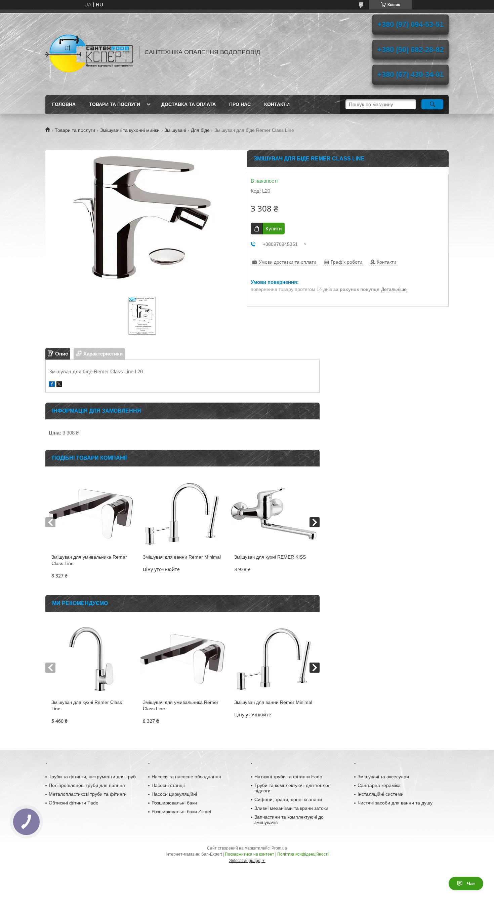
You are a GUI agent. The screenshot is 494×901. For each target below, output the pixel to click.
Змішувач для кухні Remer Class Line (86, 705)
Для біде (200, 130)
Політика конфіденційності (303, 854)
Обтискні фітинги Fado (73, 802)
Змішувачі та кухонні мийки (130, 130)
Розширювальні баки (174, 802)
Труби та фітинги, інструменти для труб (92, 776)
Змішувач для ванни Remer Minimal (182, 557)
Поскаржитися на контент (249, 854)
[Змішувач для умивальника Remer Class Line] (91, 513)
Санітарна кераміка (379, 785)
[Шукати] (432, 104)
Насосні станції (168, 785)
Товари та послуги (114, 104)
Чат (471, 883)
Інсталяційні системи (381, 794)
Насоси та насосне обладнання (186, 776)
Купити (273, 228)
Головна (64, 104)
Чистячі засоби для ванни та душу (395, 802)
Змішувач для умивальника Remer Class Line (89, 560)
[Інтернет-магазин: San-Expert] (89, 52)
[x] (59, 385)
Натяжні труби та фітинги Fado (288, 776)
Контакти (277, 104)
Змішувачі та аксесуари (383, 776)
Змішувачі (175, 130)
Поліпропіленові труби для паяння (87, 785)
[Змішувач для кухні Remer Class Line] (91, 658)
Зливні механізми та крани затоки (291, 808)
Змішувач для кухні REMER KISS (270, 557)
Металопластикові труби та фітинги (88, 794)
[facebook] (52, 385)
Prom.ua (279, 848)
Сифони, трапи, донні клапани (288, 799)
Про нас (240, 104)
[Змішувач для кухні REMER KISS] (274, 513)
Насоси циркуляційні (174, 794)
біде (87, 371)
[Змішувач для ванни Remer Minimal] (182, 513)
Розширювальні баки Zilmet (181, 811)
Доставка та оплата (188, 104)
